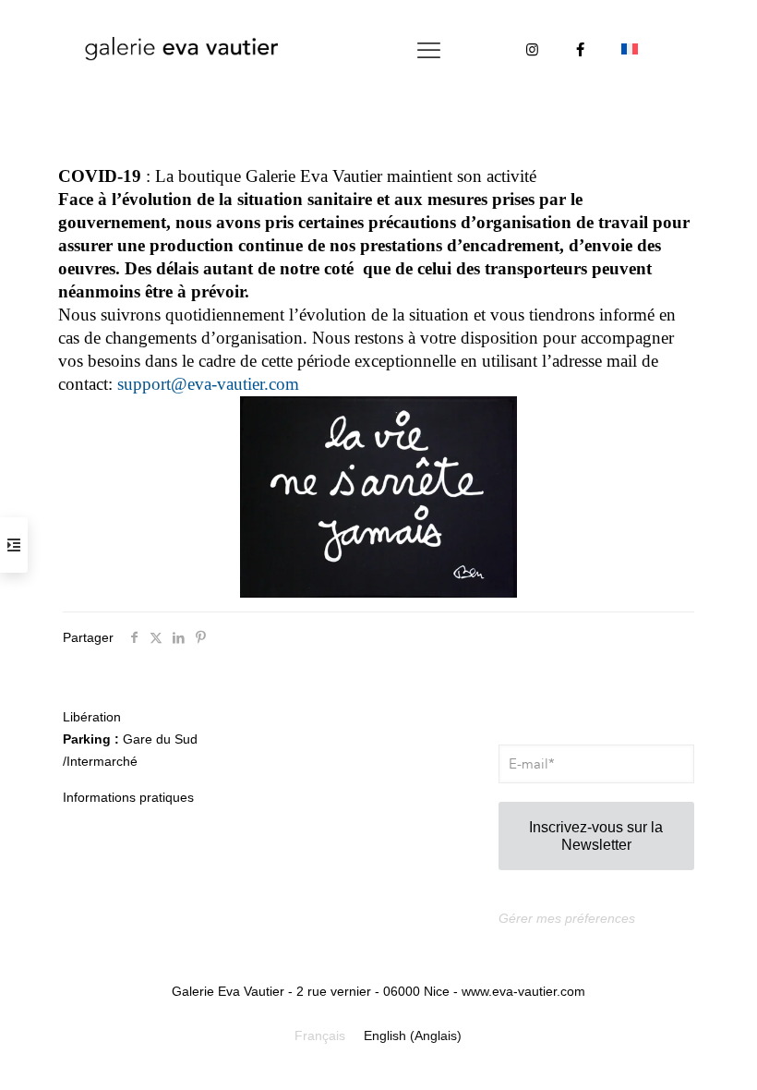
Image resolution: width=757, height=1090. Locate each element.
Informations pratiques (128, 797)
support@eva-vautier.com (208, 384)
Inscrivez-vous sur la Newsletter (596, 836)
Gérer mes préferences (567, 918)
